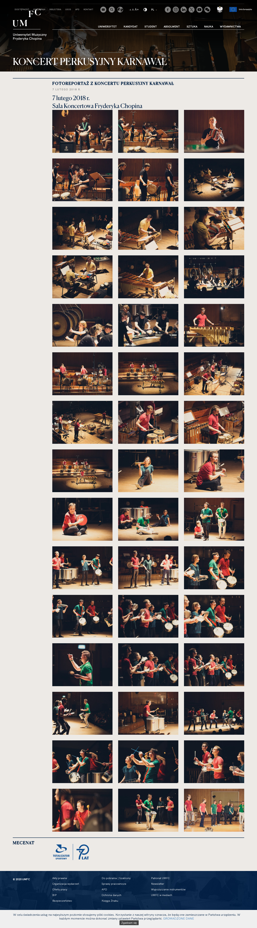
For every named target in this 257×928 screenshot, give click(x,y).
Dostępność (22, 9)
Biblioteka (55, 9)
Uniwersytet (107, 26)
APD (77, 9)
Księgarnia (39, 9)
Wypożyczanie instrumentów (168, 889)
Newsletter (157, 883)
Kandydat (131, 26)
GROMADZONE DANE (178, 918)
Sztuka (192, 26)
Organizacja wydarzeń (65, 883)
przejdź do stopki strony (19, 3)
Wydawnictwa (230, 26)
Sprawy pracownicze (114, 883)
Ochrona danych (111, 895)
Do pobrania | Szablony (116, 878)
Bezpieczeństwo (62, 900)
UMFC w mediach (161, 895)
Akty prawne (59, 878)
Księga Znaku (110, 900)
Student (150, 26)
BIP (54, 895)
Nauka (208, 26)
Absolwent (172, 26)
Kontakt (88, 9)
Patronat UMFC (160, 878)
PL (154, 9)
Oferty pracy (59, 889)
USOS (68, 9)
